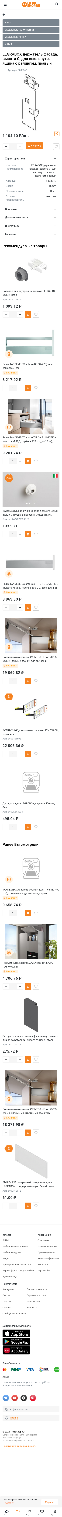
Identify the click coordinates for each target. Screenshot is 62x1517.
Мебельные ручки (15, 37)
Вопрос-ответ (34, 1301)
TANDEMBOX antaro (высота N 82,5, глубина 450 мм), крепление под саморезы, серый (31, 891)
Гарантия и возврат (37, 1295)
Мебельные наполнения (19, 29)
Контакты (32, 1307)
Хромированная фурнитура (17, 1264)
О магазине (43, 1240)
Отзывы (7, 1307)
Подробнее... (10, 1503)
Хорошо (49, 1502)
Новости (7, 1301)
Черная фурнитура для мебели (18, 1270)
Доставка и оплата (37, 1289)
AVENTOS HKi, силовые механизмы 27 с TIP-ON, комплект (31, 732)
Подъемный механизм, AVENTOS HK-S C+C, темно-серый (28, 964)
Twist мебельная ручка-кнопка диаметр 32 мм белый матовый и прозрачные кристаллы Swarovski (30, 512)
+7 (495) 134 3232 (19, 1409)
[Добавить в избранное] (56, 146)
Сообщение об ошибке (14, 1313)
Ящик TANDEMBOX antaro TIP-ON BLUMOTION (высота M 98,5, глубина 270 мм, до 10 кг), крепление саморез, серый (29, 439)
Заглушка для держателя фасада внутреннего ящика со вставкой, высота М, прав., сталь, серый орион (30, 1038)
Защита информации (48, 1258)
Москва (14, 1417)
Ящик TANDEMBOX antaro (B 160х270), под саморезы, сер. (28, 366)
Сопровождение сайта (13, 1435)
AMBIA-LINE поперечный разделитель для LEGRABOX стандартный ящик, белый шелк (28, 1184)
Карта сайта (44, 1270)
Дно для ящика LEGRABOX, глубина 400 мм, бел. (29, 805)
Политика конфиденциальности (19, 1446)
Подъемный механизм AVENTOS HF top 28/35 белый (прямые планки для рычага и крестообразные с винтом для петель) (30, 659)
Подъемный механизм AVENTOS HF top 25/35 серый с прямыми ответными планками (30, 1111)
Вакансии (43, 1264)
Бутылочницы (10, 1276)
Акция (8, 44)
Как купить (8, 1289)
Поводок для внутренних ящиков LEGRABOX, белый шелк (29, 293)
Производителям (46, 1252)
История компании (47, 1246)
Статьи (6, 1295)
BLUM (7, 22)
